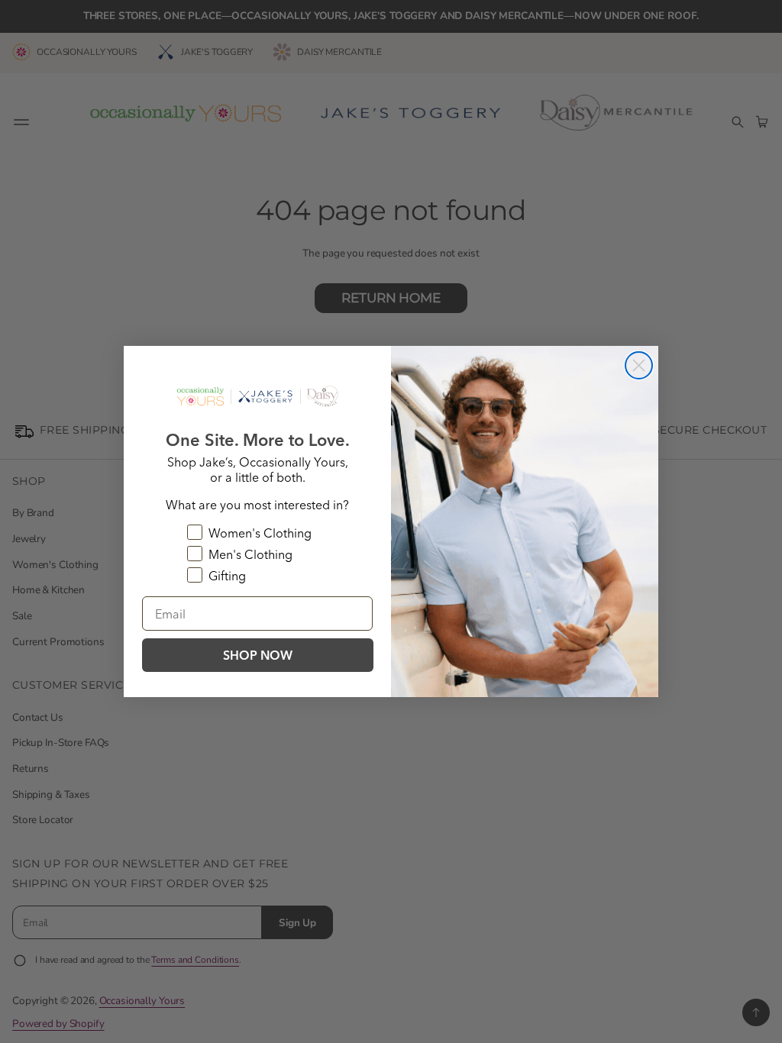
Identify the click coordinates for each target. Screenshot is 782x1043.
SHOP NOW (257, 655)
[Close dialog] (638, 365)
